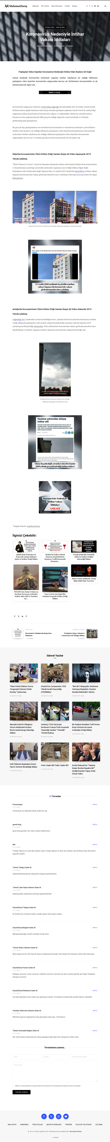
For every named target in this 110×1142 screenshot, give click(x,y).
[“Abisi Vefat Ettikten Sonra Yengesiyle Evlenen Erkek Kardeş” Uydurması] (24, 673)
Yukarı (55, 1137)
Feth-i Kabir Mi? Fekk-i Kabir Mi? (55, 765)
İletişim (98, 1124)
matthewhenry (33, 526)
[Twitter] (18, 616)
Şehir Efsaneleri (54, 1124)
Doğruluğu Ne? (19, 319)
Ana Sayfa (12, 1124)
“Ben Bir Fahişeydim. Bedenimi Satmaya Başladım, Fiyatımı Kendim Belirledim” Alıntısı (85, 689)
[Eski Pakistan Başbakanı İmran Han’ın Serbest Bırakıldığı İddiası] (24, 751)
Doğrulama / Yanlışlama (55, 27)
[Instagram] (58, 1116)
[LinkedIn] (22, 616)
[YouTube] (66, 1116)
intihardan (38, 326)
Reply (95, 804)
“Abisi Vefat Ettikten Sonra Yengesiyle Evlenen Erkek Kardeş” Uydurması (21, 689)
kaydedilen (79, 171)
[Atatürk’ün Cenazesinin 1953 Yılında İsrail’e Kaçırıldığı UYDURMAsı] (55, 673)
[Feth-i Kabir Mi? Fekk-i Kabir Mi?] (55, 752)
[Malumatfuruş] (16, 6)
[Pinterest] (26, 616)
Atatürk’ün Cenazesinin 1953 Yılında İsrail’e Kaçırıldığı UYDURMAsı (53, 689)
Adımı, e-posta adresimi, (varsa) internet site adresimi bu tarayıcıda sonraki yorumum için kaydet (47, 1086)
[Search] (104, 6)
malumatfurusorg (44, 46)
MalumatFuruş (76, 1131)
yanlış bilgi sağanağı (50, 106)
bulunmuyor (18, 178)
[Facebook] (14, 616)
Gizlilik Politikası (84, 1124)
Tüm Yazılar (37, 1124)
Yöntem (68, 1124)
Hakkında (24, 1124)
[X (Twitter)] (51, 1116)
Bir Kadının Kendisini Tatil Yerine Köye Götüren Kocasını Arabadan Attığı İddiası (86, 727)
